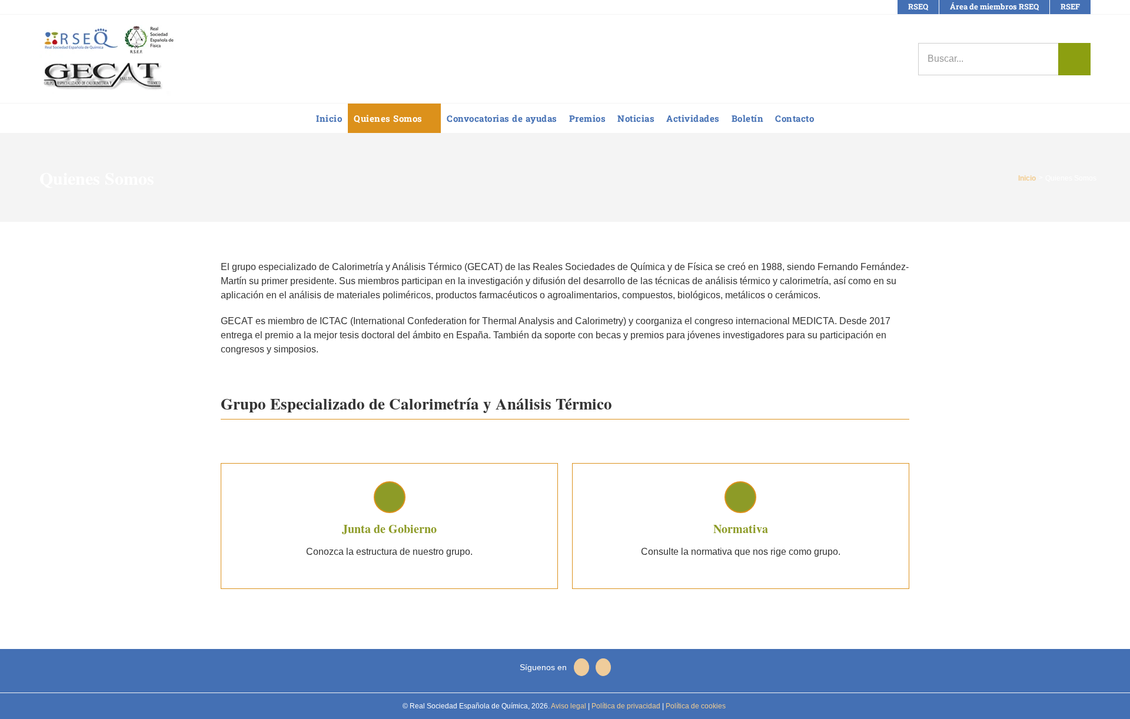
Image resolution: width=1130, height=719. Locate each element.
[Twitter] (581, 667)
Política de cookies (695, 706)
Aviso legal (568, 706)
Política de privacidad (625, 706)
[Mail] (603, 667)
